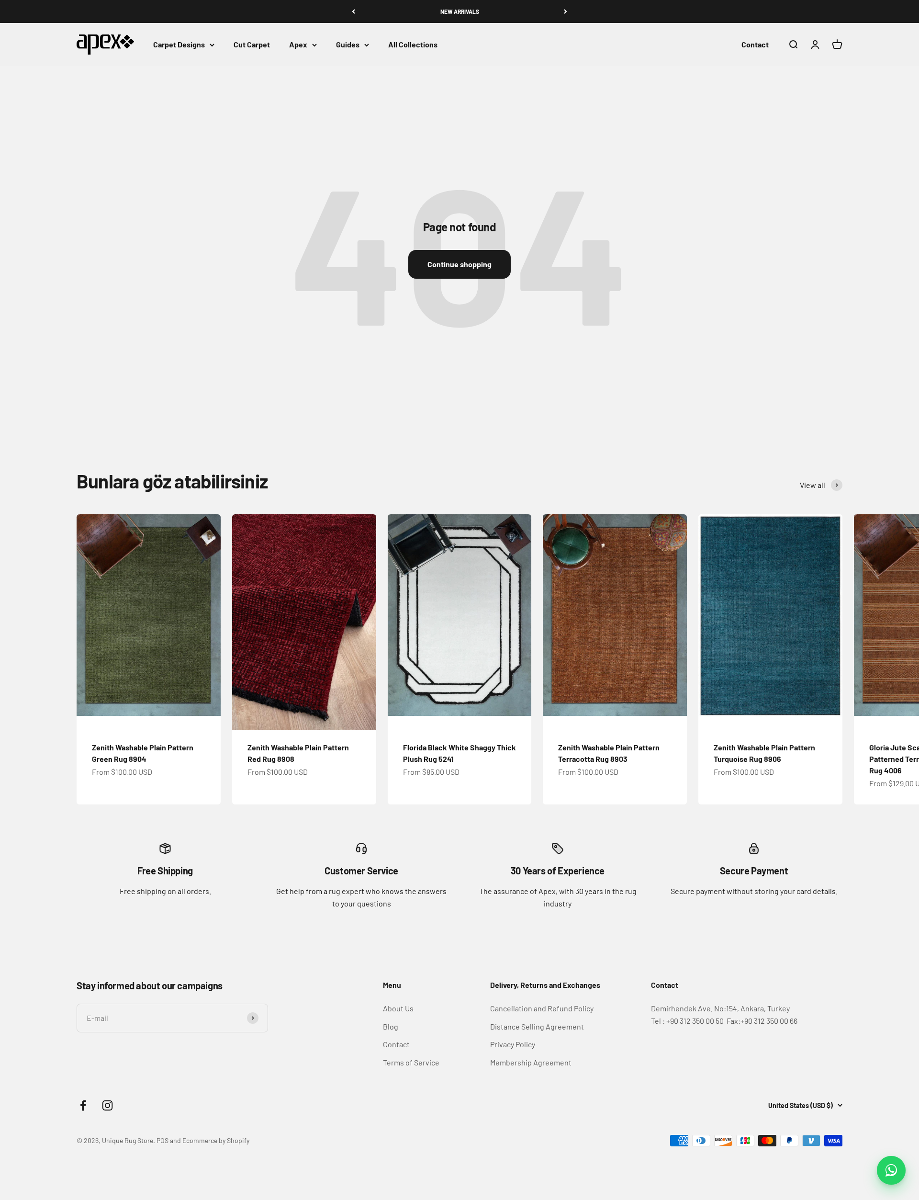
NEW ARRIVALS (459, 11)
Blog (390, 1026)
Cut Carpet (252, 44)
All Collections (412, 44)
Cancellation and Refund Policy (542, 1008)
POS (162, 1140)
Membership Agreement (531, 1062)
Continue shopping (459, 264)
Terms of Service (411, 1062)
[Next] (565, 11)
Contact (755, 44)
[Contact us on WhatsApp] (891, 1170)
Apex (298, 44)
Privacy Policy (512, 1044)
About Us (398, 1008)
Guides (347, 44)
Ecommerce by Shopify (215, 1140)
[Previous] (353, 11)
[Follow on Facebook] (83, 1105)
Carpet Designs (179, 44)
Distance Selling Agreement (537, 1026)
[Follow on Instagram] (107, 1105)
